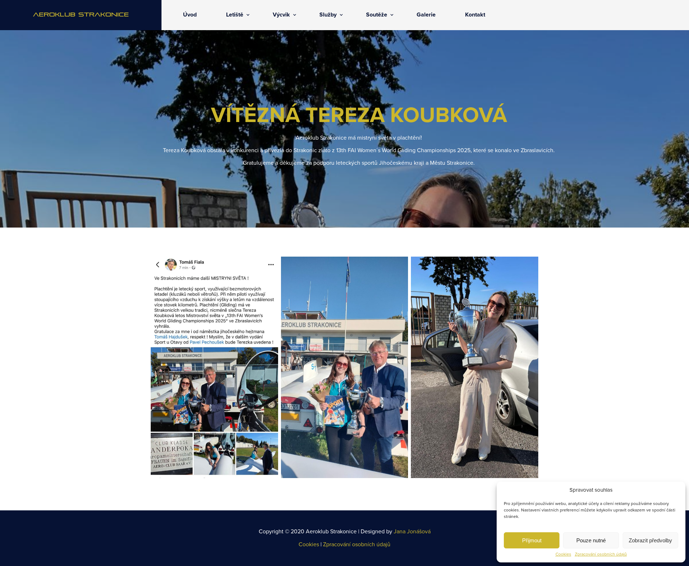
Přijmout (532, 540)
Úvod (190, 14)
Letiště (234, 14)
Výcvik (281, 14)
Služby (328, 14)
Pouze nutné (591, 540)
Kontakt (475, 14)
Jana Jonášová (412, 531)
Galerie (426, 14)
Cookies (563, 554)
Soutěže (376, 14)
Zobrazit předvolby (650, 540)
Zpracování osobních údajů (601, 554)
